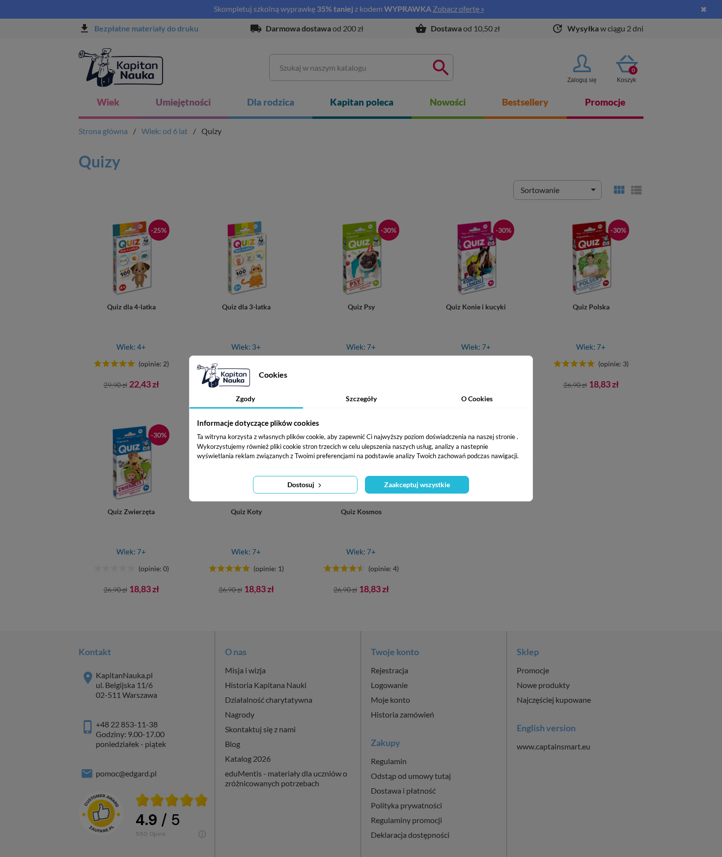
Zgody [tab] (245, 398)
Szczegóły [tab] (361, 398)
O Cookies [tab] (477, 398)
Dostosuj (301, 484)
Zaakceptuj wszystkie (417, 484)
